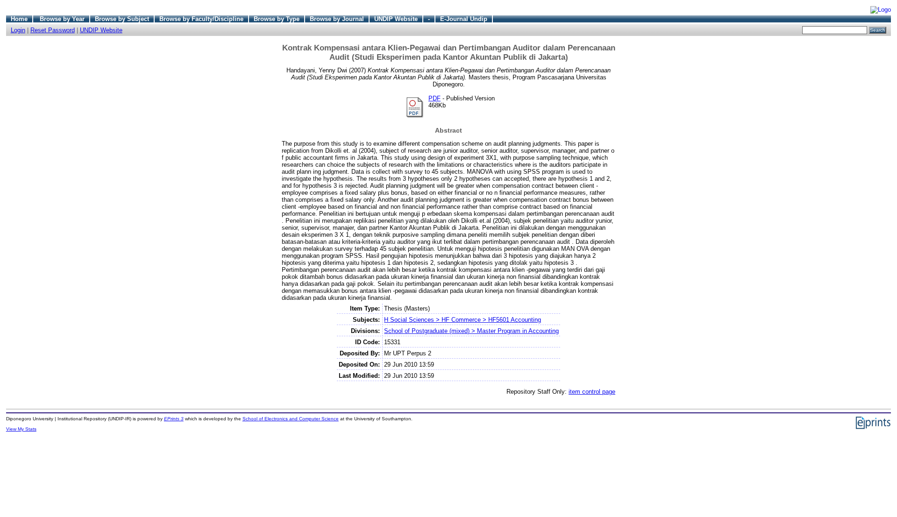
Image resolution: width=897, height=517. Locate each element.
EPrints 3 (174, 418)
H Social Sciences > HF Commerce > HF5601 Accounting (462, 319)
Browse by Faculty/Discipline (201, 18)
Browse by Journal (337, 18)
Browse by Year (62, 18)
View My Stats (21, 429)
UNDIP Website (396, 18)
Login (18, 30)
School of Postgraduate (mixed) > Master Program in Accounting (471, 330)
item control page (592, 391)
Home (19, 18)
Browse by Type (276, 18)
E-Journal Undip (463, 18)
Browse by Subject (122, 18)
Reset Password (52, 30)
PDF (434, 98)
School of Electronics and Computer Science (290, 418)
